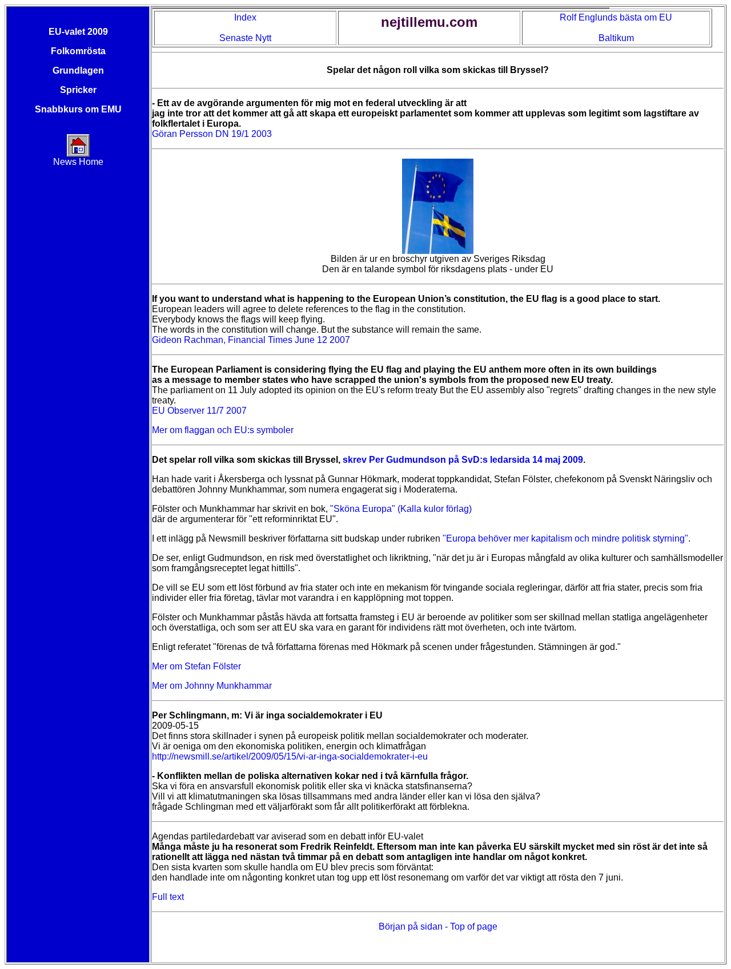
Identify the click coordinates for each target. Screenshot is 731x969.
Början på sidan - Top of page (438, 926)
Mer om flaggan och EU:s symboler (223, 430)
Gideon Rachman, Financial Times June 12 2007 (251, 340)
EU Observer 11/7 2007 (199, 410)
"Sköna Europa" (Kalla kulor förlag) (401, 509)
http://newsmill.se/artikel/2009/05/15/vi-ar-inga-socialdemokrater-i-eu (290, 756)
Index (245, 17)
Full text (168, 897)
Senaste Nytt (245, 38)
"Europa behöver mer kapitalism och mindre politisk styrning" (565, 538)
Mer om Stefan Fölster (196, 666)
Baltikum (616, 38)
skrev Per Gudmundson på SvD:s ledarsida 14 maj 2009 (463, 460)
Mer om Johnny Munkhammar (212, 686)
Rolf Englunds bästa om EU (616, 17)
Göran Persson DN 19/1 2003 (212, 134)
